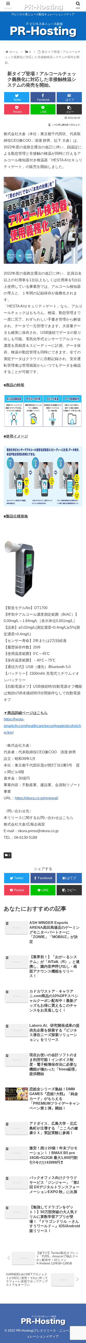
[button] (77, 749)
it (9, 855)
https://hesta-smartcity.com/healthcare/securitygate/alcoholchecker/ (42, 725)
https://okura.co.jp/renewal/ (36, 798)
